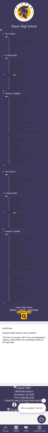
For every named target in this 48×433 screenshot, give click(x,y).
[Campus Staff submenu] (6, 58)
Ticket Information (18, 84)
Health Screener (17, 124)
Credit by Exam (17, 115)
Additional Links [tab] (24, 312)
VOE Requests (17, 160)
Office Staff (16, 65)
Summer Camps (17, 86)
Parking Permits (17, 141)
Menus (13, 136)
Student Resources (18, 155)
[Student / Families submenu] (6, 96)
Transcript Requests (19, 158)
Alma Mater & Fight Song (22, 41)
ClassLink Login (18, 108)
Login (15, 409)
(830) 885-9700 (27, 397)
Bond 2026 (15, 38)
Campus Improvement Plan (22, 43)
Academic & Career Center (22, 100)
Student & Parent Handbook (23, 153)
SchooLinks (16, 146)
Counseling (15, 62)
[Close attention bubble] (44, 401)
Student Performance (19, 50)
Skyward (14, 151)
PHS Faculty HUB (19, 72)
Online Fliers (16, 139)
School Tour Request (19, 148)
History (14, 48)
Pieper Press (16, 53)
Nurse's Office (17, 67)
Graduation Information (21, 122)
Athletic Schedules (18, 79)
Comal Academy (18, 110)
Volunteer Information (20, 162)
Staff (7, 342)
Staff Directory (17, 69)
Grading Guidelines (19, 120)
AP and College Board (20, 103)
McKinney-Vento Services (22, 127)
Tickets (26, 431)
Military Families (18, 129)
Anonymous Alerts (39, 431)
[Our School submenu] (6, 36)
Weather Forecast (18, 89)
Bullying (14, 105)
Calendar (16, 431)
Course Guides (17, 112)
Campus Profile (17, 46)
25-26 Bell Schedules (20, 98)
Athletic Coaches (18, 77)
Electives (14, 117)
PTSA (13, 143)
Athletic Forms (17, 81)
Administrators (17, 60)
